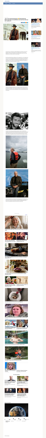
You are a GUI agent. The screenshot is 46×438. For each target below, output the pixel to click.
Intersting (32, 28)
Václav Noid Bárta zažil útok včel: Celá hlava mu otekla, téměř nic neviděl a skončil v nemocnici (10, 382)
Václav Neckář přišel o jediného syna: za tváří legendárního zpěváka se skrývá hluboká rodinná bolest (10, 394)
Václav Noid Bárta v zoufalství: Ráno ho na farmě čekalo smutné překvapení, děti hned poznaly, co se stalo (22, 382)
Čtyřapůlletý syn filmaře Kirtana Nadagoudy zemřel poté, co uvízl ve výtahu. (35, 48)
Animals (6, 3)
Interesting (13, 3)
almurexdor (7, 1)
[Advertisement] (23, 10)
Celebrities (10, 3)
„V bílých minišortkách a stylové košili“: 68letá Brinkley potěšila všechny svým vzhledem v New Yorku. (36, 36)
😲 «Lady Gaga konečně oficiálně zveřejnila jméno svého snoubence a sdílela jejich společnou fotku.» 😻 (35, 24)
